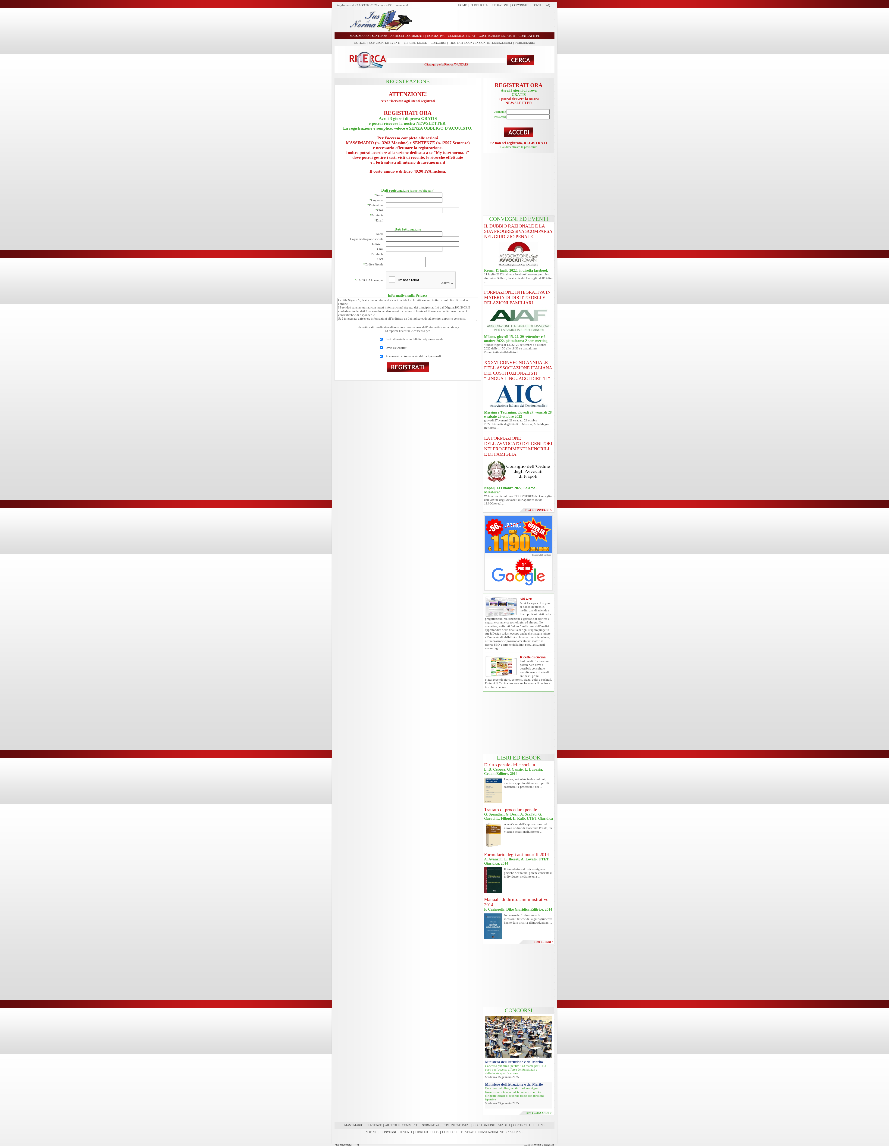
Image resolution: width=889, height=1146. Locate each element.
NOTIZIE (360, 42)
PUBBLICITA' (479, 5)
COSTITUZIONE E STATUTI (491, 1125)
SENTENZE (374, 1125)
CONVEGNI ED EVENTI (384, 42)
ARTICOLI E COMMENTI (401, 1125)
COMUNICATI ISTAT (456, 1125)
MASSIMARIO (353, 1125)
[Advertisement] (485, 20)
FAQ (547, 5)
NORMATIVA (430, 1125)
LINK (541, 1125)
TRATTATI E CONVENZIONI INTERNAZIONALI (480, 42)
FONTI (536, 5)
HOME (462, 5)
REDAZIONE (500, 5)
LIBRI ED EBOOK (415, 42)
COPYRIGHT (520, 5)
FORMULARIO (525, 42)
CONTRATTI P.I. (523, 1125)
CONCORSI (438, 42)
